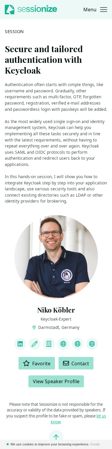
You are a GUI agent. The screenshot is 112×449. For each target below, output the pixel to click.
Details (95, 444)
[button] (95, 9)
